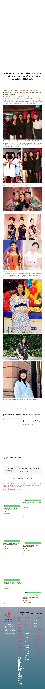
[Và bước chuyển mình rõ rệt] (22, 269)
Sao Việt (35, 616)
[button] (36, 634)
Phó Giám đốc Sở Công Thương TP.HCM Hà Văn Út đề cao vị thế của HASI (11, 509)
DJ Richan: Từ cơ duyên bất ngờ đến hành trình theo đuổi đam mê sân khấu (11, 544)
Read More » (5, 511)
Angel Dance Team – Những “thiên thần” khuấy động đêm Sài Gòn (31, 546)
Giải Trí (35, 620)
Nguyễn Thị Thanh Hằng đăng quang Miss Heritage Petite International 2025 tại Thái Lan (12, 583)
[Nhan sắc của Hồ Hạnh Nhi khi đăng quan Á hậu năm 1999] (22, 199)
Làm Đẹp (35, 623)
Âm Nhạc (36, 622)
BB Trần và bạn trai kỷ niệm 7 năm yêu (32, 414)
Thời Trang (38, 625)
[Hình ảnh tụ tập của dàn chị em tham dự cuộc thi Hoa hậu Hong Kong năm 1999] (22, 139)
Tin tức (35, 626)
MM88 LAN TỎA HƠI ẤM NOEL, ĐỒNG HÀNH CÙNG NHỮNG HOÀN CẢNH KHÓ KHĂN (32, 503)
